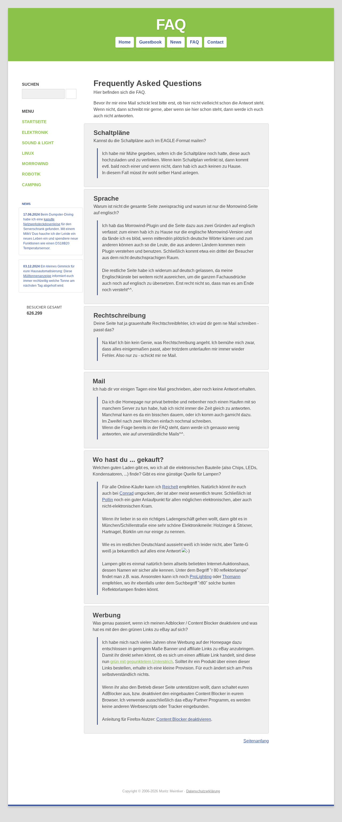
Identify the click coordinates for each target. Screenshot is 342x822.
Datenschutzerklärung (203, 791)
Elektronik (35, 132)
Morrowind (35, 164)
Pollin (107, 499)
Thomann (231, 576)
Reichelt (170, 487)
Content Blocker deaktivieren (183, 719)
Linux (28, 153)
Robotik (31, 174)
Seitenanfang (256, 741)
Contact (215, 42)
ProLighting (201, 576)
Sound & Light (38, 143)
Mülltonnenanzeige (37, 276)
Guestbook (150, 42)
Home (125, 42)
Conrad (126, 493)
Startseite (34, 122)
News (175, 42)
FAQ (194, 42)
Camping (31, 185)
